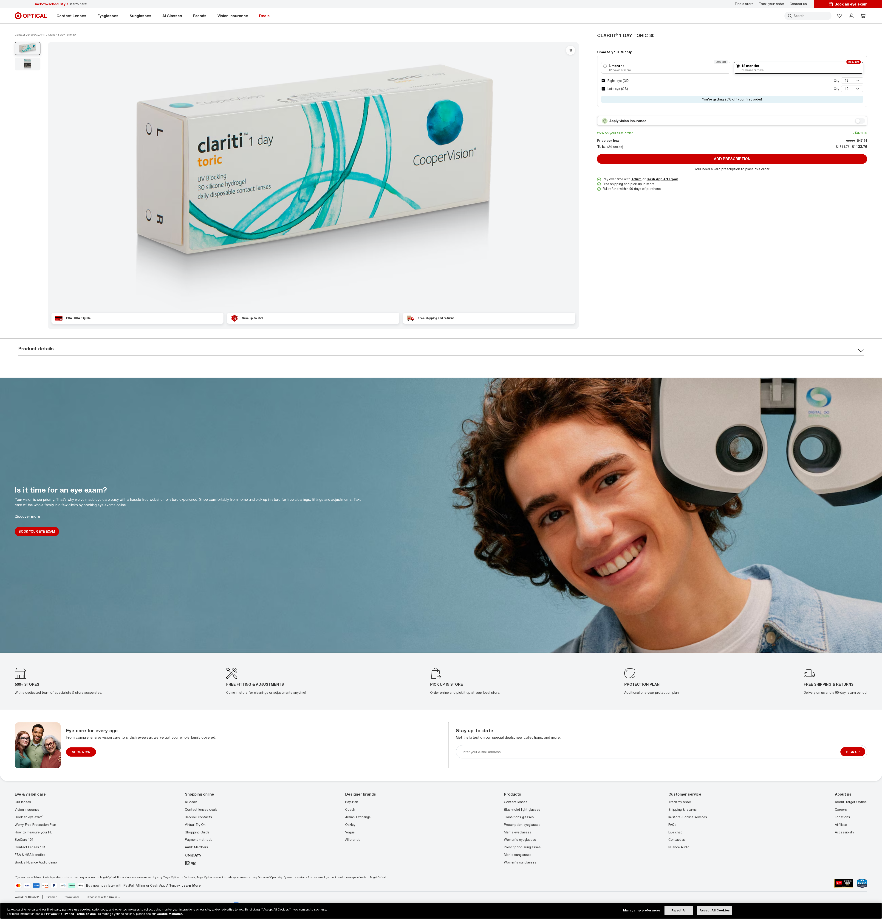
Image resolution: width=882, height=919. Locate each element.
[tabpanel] (313, 180)
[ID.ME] (190, 862)
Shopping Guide (197, 832)
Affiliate (841, 825)
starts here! (60, 4)
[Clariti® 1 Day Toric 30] (313, 180)
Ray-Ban (351, 802)
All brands (352, 839)
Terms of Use (85, 914)
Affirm (636, 179)
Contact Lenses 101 (30, 847)
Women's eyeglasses (520, 839)
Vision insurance (27, 809)
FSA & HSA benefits (30, 855)
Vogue (350, 832)
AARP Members (196, 847)
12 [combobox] (846, 80)
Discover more (27, 516)
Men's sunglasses (517, 855)
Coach (350, 809)
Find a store (744, 4)
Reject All (679, 910)
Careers (841, 809)
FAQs (672, 825)
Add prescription (732, 158)
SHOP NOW (81, 752)
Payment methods (198, 839)
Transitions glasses (519, 817)
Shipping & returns (682, 809)
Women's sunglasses (520, 862)
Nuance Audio (679, 847)
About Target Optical (851, 802)
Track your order (771, 4)
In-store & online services (687, 817)
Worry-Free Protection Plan (35, 825)
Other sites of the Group (102, 897)
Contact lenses (515, 802)
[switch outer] (860, 121)
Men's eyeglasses (517, 832)
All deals (191, 802)
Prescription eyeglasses (522, 825)
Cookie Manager (169, 914)
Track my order (679, 802)
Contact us (798, 4)
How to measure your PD (34, 832)
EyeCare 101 (24, 839)
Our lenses (23, 802)
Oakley (350, 825)
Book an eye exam (29, 817)
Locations (842, 817)
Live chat (675, 832)
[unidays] (193, 855)
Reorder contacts (198, 817)
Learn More (191, 885)
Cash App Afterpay (662, 179)
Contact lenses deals (201, 809)
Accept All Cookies (714, 910)
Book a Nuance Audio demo (36, 862)
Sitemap (51, 897)
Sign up (852, 752)
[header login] (851, 16)
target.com (72, 897)
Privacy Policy (57, 914)
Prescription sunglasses (522, 847)
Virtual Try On (195, 825)
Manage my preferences (642, 910)
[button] (839, 16)
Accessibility (844, 832)
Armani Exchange (358, 817)
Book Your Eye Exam (37, 531)
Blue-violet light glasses (522, 809)
